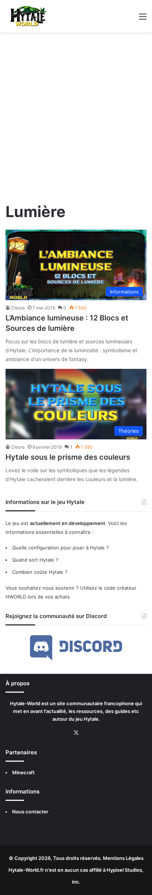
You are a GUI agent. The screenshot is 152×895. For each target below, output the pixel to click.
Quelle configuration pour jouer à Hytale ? (60, 548)
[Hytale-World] (26, 16)
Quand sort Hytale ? (35, 560)
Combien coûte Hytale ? (40, 572)
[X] (76, 732)
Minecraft (23, 772)
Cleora (18, 308)
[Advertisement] (76, 120)
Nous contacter (30, 812)
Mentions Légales (123, 858)
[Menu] (142, 19)
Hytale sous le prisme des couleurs (68, 457)
